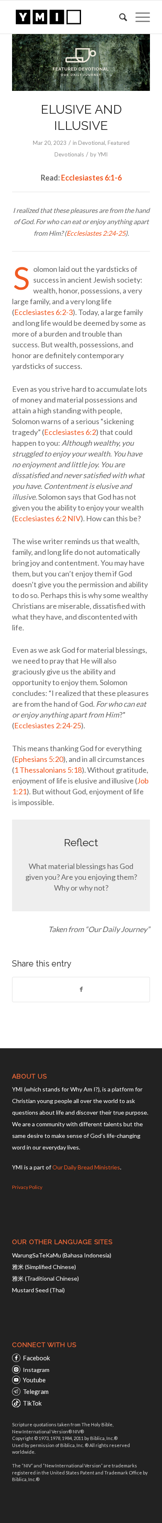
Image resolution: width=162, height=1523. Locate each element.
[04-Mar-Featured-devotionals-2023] (81, 62)
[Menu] (138, 17)
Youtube (34, 1380)
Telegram (36, 1391)
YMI (103, 154)
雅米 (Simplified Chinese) (44, 1266)
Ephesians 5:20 (38, 759)
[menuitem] (119, 17)
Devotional (91, 142)
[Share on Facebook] (81, 989)
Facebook (36, 1358)
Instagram (36, 1369)
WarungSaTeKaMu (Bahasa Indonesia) (61, 1255)
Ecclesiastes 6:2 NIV (47, 518)
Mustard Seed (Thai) (38, 1290)
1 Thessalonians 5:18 (48, 769)
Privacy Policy (27, 1187)
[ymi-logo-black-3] (67, 17)
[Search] (119, 17)
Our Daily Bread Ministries (86, 1167)
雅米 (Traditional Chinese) (45, 1278)
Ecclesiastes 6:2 (70, 432)
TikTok (32, 1403)
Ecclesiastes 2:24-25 (95, 233)
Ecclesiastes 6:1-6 (91, 177)
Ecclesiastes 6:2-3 (43, 312)
